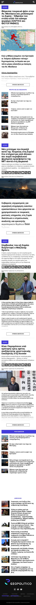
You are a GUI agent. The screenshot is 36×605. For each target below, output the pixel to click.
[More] (29, 172)
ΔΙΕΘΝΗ (5, 594)
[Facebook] (3, 172)
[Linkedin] (12, 172)
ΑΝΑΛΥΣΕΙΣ (27, 596)
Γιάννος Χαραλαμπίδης (9, 73)
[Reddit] (9, 172)
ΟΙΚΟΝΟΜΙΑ (30, 594)
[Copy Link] (26, 172)
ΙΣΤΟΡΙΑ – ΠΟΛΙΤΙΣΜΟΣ (14, 596)
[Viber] (19, 172)
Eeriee (28, 602)
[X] (6, 172)
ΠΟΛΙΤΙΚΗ (14, 594)
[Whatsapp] (16, 172)
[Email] (22, 172)
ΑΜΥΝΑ (23, 594)
